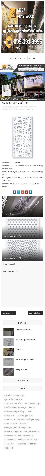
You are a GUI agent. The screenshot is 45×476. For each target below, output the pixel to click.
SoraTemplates (17, 469)
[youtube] (40, 460)
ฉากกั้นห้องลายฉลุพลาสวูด (15, 407)
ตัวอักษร (31, 407)
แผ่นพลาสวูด (13, 109)
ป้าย (29, 411)
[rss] (22, 460)
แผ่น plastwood (10, 423)
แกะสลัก (7, 395)
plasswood (21, 444)
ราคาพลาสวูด (28, 109)
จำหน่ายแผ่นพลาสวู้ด (12, 403)
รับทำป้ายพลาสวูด (25, 435)
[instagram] (24, 58)
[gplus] (20, 58)
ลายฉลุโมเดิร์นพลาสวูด (27, 439)
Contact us (19, 349)
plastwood (32, 444)
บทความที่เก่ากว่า (35, 313)
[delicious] (26, 460)
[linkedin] (34, 58)
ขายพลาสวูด (25, 107)
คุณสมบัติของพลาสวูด (13, 399)
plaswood (8, 448)
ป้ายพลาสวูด (9, 415)
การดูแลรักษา (9, 214)
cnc (12, 444)
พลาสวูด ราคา (25, 427)
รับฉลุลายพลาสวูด (31, 431)
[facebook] (10, 58)
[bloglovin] (31, 460)
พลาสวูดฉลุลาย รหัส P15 (12, 236)
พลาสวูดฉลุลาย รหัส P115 (25, 359)
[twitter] (15, 58)
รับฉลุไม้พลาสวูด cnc (13, 431)
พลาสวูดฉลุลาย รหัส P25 (12, 258)
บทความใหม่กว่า (8, 313)
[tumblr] (36, 460)
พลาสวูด (20, 109)
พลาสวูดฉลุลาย (10, 427)
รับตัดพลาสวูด (10, 435)
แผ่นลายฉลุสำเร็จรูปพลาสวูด (28, 419)
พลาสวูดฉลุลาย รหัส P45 (25, 339)
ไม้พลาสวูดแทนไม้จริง (24, 329)
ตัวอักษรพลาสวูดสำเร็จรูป (14, 411)
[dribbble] (8, 460)
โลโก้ (6, 444)
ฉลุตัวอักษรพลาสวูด (32, 403)
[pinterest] (29, 58)
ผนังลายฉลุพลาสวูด (25, 415)
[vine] (13, 460)
